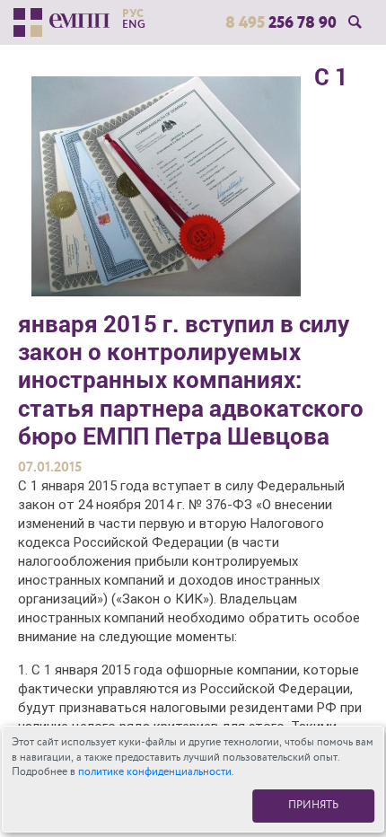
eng (133, 24)
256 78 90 (281, 22)
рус (133, 13)
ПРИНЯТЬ (313, 805)
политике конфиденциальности (155, 772)
